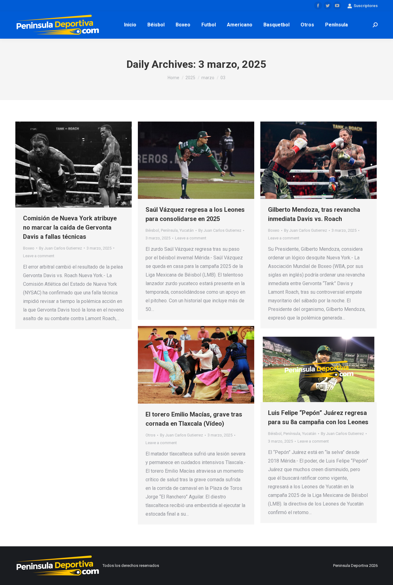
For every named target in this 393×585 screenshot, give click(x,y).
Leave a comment (38, 256)
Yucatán (187, 230)
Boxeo (28, 248)
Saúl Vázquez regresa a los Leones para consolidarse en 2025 (195, 214)
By (60, 248)
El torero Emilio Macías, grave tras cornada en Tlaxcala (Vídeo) (194, 419)
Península (169, 230)
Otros (150, 435)
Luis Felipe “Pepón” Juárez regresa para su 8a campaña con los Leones (318, 417)
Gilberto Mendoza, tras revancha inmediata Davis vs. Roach (314, 214)
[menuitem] (130, 25)
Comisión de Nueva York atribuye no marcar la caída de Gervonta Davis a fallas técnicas (70, 227)
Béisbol (152, 230)
